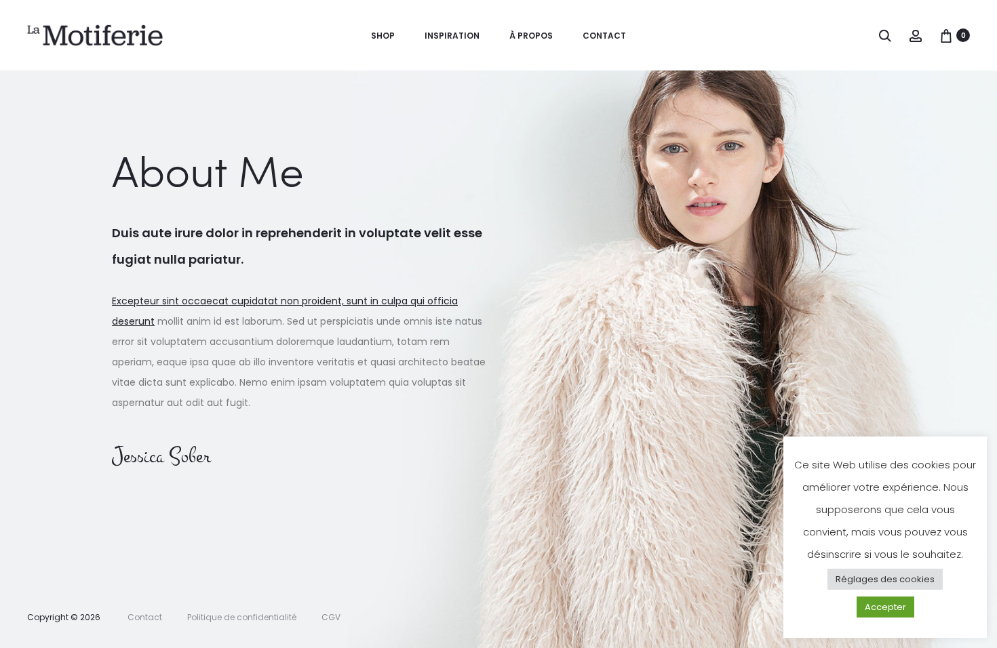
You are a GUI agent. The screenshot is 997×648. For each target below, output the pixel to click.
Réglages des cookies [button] (885, 605)
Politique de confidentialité (241, 617)
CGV (330, 617)
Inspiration (452, 35)
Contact (604, 35)
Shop (383, 35)
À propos (531, 35)
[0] (946, 35)
